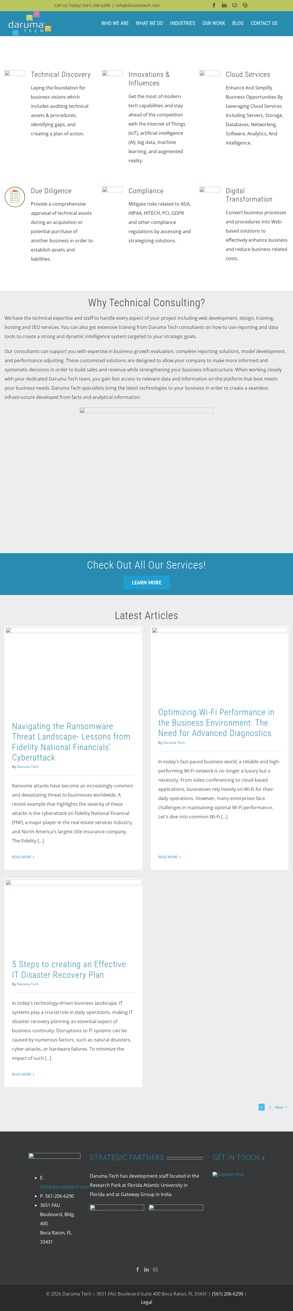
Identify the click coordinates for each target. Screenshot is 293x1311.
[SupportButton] (228, 1174)
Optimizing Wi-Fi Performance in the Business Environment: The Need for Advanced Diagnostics (216, 722)
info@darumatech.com (138, 5)
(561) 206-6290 (96, 5)
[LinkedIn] (146, 1269)
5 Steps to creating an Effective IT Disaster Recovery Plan (69, 969)
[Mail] (155, 1269)
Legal (146, 1302)
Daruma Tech (28, 766)
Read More (21, 857)
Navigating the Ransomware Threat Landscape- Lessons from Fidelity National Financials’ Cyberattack (71, 741)
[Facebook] (137, 1269)
